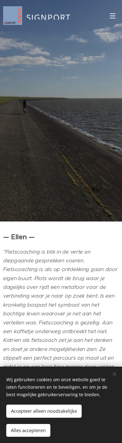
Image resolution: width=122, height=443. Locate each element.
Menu (112, 15)
